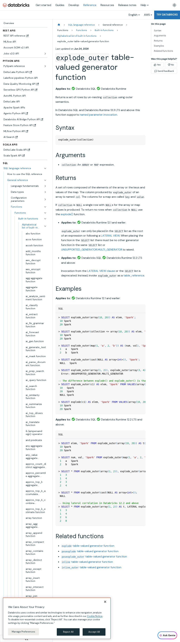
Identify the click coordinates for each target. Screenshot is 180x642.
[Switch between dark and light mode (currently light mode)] (174, 5)
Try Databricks (167, 14)
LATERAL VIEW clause (101, 271)
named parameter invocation (98, 115)
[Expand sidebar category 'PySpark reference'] (45, 66)
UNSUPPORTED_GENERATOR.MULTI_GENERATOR (91, 249)
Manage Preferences (23, 631)
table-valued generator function (88, 546)
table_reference (133, 275)
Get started (43, 5)
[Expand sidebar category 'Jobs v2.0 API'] (45, 53)
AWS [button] (147, 15)
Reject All (68, 631)
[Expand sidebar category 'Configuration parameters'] (45, 199)
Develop (74, 5)
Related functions (163, 50)
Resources (107, 5)
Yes (159, 64)
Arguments (160, 35)
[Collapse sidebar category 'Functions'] (45, 213)
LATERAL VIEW (110, 235)
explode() (67, 214)
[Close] (105, 602)
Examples (159, 45)
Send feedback (166, 71)
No (172, 64)
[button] (27, 180)
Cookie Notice (94, 616)
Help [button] (143, 5)
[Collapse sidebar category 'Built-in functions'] (45, 218)
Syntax (157, 30)
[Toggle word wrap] (135, 317)
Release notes (127, 5)
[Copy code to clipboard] (141, 139)
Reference (89, 5)
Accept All (94, 631)
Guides (59, 5)
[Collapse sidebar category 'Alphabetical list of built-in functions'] (45, 226)
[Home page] (59, 25)
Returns (158, 40)
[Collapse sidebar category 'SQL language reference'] (45, 168)
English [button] (133, 15)
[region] (57, 618)
